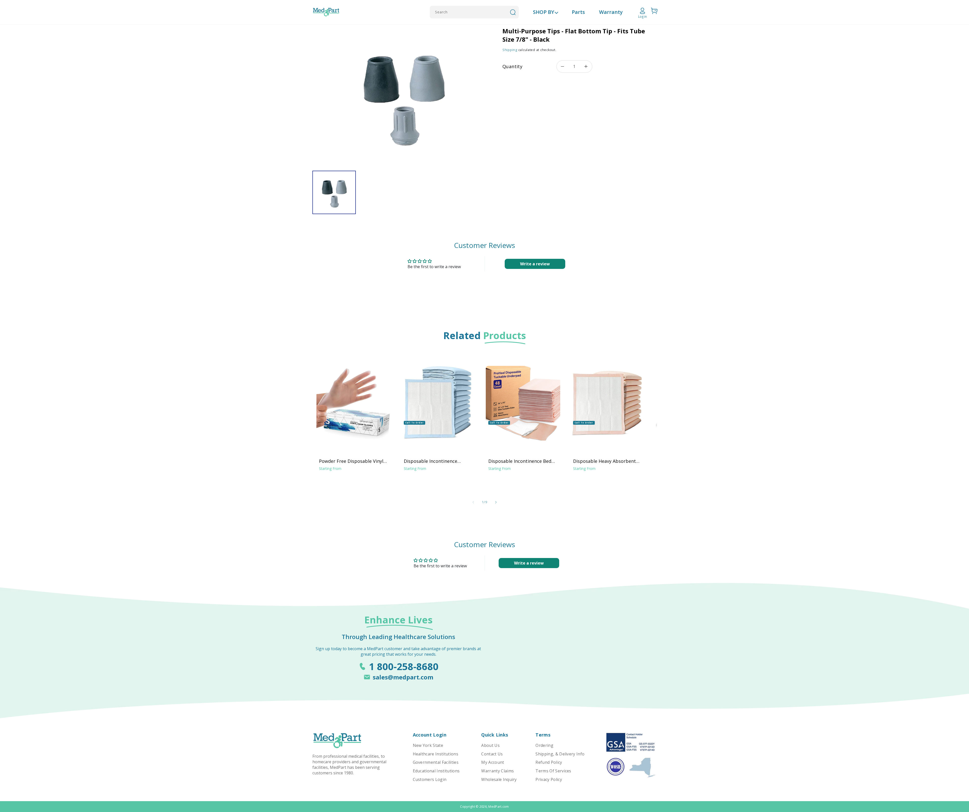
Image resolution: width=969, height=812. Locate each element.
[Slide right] (495, 502)
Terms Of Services (553, 771)
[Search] (513, 12)
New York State (428, 745)
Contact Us (492, 754)
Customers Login (430, 779)
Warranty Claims (497, 771)
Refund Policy (548, 762)
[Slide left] (473, 502)
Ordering (544, 745)
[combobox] (474, 12)
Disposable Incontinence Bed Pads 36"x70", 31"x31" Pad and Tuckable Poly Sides (520, 461)
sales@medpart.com (403, 677)
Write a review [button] (535, 264)
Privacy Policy (548, 779)
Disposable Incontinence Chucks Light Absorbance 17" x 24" (437, 461)
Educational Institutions (436, 771)
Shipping (509, 50)
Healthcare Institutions (435, 754)
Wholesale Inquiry (499, 779)
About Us (490, 745)
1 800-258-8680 (404, 666)
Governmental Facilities (436, 762)
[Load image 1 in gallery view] (334, 192)
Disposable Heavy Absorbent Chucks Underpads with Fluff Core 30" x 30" (604, 461)
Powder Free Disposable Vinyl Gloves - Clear (351, 461)
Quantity (512, 66)
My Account (492, 762)
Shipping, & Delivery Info (559, 754)
